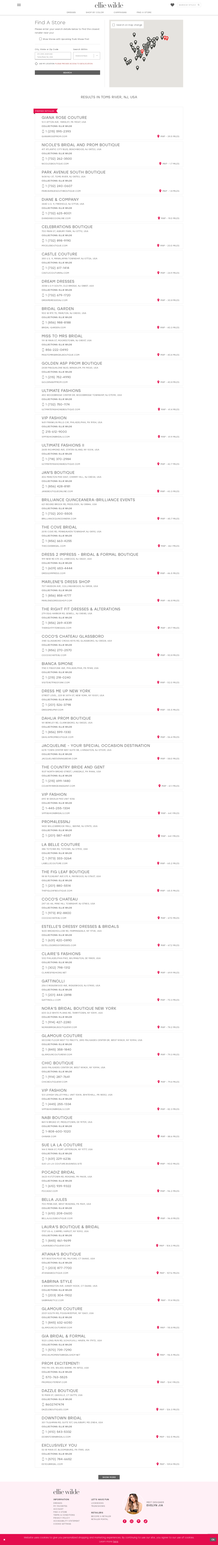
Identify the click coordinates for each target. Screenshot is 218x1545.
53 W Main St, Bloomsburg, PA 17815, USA (65, 1449)
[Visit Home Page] (109, 5)
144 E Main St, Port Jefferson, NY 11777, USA (67, 1149)
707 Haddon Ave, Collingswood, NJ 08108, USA (70, 586)
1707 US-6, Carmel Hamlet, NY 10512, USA (65, 1231)
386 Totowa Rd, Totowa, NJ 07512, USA (65, 849)
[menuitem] (19, 4)
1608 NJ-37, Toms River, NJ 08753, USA (63, 176)
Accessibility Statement (66, 1521)
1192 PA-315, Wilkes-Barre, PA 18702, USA (65, 1367)
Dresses (57, 1503)
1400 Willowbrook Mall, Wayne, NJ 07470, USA (69, 826)
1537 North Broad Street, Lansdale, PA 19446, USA (71, 771)
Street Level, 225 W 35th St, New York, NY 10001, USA (73, 695)
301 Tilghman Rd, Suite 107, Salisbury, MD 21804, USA (72, 1422)
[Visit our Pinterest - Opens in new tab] (139, 1521)
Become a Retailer (101, 1516)
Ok (213, 1539)
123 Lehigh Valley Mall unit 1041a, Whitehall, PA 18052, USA (77, 1094)
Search (67, 72)
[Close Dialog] (4, 1539)
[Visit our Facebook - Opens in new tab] (125, 1521)
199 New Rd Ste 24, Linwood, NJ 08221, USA (67, 558)
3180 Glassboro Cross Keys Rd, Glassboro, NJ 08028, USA (77, 640)
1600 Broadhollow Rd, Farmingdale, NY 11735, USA (72, 930)
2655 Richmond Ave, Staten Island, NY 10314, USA (70, 449)
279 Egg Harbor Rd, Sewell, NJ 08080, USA (67, 613)
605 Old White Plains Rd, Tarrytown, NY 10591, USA (72, 1012)
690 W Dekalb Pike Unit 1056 (58, 798)
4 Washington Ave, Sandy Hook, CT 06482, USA (69, 1285)
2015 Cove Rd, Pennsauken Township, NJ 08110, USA (71, 531)
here (115, 1541)
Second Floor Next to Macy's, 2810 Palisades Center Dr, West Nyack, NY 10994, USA (92, 1040)
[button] (19, 5)
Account (58, 1509)
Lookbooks (97, 1503)
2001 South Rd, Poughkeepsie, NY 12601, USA (68, 1313)
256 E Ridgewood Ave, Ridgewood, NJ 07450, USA (71, 985)
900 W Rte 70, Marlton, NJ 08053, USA (64, 313)
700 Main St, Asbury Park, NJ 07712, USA (65, 231)
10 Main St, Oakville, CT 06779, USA (62, 1395)
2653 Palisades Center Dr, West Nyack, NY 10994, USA (73, 1067)
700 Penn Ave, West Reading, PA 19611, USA (66, 1203)
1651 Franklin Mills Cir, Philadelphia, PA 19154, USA (72, 422)
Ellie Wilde (65, 126)
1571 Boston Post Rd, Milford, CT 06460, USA (68, 1258)
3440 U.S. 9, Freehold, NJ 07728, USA (63, 203)
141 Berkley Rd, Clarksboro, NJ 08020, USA (67, 722)
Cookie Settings (62, 1524)
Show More (109, 1477)
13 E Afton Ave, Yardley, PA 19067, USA (64, 122)
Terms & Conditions (64, 1515)
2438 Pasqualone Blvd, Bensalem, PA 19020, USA (70, 367)
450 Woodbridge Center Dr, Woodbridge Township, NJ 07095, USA (82, 395)
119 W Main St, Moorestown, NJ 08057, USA (67, 340)
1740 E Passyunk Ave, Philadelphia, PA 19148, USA (70, 668)
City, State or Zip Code (46, 49)
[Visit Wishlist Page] (172, 5)
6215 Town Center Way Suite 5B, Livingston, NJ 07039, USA (76, 750)
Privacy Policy (61, 1518)
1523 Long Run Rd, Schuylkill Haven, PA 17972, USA (72, 1340)
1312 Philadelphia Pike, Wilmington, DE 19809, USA (71, 958)
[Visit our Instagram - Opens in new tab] (132, 1521)
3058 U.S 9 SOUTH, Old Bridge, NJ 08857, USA (68, 285)
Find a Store (60, 1512)
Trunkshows (98, 1506)
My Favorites (60, 1506)
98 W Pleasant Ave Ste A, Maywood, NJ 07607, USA (71, 876)
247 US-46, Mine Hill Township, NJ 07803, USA (68, 903)
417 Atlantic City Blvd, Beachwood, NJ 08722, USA (71, 149)
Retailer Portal (99, 1519)
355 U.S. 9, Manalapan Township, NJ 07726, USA (69, 258)
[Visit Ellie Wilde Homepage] (66, 1491)
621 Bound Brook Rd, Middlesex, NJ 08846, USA (69, 504)
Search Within (80, 49)
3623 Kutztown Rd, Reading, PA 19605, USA (67, 1176)
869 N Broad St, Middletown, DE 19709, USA (67, 1122)
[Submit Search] (198, 5)
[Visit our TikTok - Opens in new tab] (146, 1521)
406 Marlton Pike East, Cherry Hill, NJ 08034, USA (71, 476)
